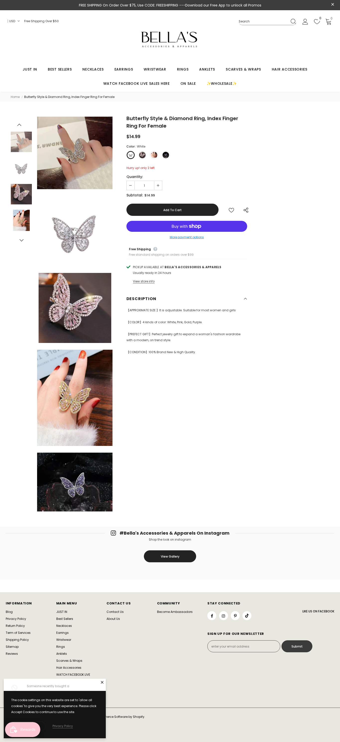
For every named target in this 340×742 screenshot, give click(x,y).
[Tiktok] (246, 615)
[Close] (102, 682)
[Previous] (19, 124)
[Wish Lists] (231, 209)
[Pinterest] (235, 615)
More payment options (187, 237)
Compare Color (97, 504)
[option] (75, 152)
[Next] (21, 240)
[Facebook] (211, 615)
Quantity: (134, 176)
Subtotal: (134, 195)
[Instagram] (223, 615)
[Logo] (170, 39)
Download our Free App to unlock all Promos (223, 5)
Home (15, 97)
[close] (332, 4)
